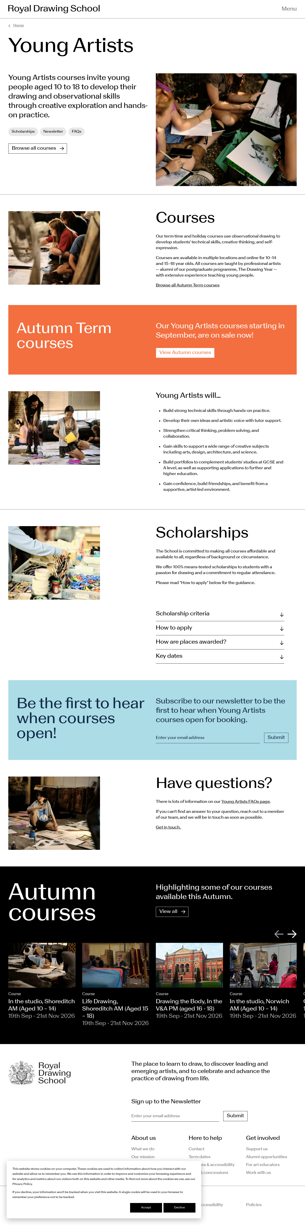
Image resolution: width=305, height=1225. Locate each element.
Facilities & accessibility (212, 1165)
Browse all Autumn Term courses (188, 285)
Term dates (199, 1157)
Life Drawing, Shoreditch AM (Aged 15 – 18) (115, 1009)
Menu (289, 9)
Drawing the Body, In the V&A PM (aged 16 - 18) (189, 1005)
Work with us (258, 1173)
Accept (146, 1207)
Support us (257, 1149)
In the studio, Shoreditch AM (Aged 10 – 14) (41, 1005)
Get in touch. (168, 827)
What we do (142, 1149)
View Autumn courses (185, 352)
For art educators (263, 1165)
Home (18, 25)
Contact (196, 1149)
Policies (254, 1205)
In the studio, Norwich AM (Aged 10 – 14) (259, 1005)
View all (168, 911)
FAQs (76, 132)
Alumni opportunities (266, 1157)
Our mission (143, 1157)
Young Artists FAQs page (245, 802)
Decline (179, 1207)
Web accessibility (206, 1205)
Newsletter (53, 132)
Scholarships (23, 132)
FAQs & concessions (208, 1173)
